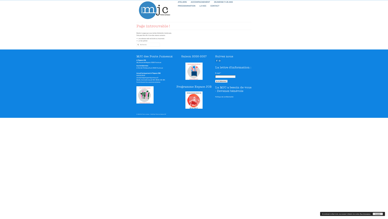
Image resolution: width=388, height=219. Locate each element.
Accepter (377, 214)
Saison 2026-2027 (194, 56)
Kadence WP (163, 114)
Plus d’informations (365, 214)
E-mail (218, 73)
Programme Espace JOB (194, 86)
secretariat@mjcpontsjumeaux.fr (147, 78)
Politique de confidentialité (224, 97)
